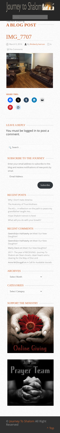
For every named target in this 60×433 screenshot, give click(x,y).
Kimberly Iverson (37, 44)
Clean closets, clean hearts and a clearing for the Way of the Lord (28, 256)
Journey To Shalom (21, 421)
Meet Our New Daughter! (35, 247)
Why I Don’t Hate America (20, 199)
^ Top (50, 428)
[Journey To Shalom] (30, 7)
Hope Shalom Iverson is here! (22, 215)
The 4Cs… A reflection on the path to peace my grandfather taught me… (30, 210)
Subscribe (45, 185)
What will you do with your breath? (24, 220)
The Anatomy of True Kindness (22, 204)
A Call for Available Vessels (39, 262)
